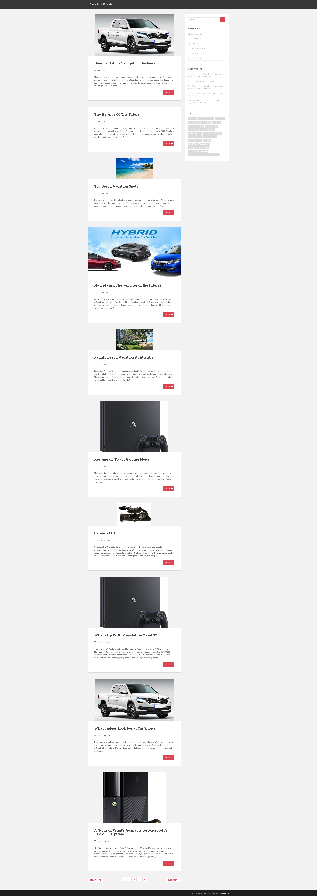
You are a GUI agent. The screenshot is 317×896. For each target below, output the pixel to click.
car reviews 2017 (195, 122)
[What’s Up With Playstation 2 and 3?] (134, 602)
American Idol (196, 34)
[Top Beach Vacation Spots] (134, 168)
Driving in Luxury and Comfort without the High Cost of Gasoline (205, 101)
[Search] (222, 19)
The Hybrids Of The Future (117, 114)
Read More (169, 92)
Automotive (196, 39)
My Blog (194, 53)
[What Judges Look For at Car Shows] (134, 700)
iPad (198, 137)
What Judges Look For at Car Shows (125, 728)
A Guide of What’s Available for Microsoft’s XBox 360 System (130, 832)
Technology (196, 58)
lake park (205, 137)
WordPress (225, 893)
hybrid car (207, 133)
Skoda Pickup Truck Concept (199, 144)
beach (217, 119)
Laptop (213, 137)
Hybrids (192, 137)
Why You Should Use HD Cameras (201, 155)
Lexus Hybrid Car (195, 140)
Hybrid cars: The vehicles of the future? (127, 285)
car (223, 119)
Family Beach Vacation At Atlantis (123, 357)
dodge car (216, 122)
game (208, 126)
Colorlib (209, 893)
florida (191, 126)
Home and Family (198, 48)
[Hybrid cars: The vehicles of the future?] (134, 252)
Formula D (199, 126)
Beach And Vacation (199, 43)
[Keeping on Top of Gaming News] (134, 426)
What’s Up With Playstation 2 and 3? (125, 635)
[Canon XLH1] (134, 514)
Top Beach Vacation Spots (116, 186)
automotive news (207, 119)
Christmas (206, 122)
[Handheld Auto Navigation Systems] (134, 35)
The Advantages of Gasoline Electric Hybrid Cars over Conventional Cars (205, 75)
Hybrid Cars (217, 133)
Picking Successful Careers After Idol (202, 81)
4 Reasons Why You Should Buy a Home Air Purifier (205, 94)
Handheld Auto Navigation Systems (124, 63)
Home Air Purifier (195, 133)
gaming (214, 126)
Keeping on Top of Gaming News (122, 459)
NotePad (206, 140)
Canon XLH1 (104, 533)
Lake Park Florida (101, 4)
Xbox (217, 155)
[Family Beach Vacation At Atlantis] (134, 339)
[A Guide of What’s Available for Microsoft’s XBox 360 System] (134, 797)
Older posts (173, 880)
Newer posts (96, 880)
